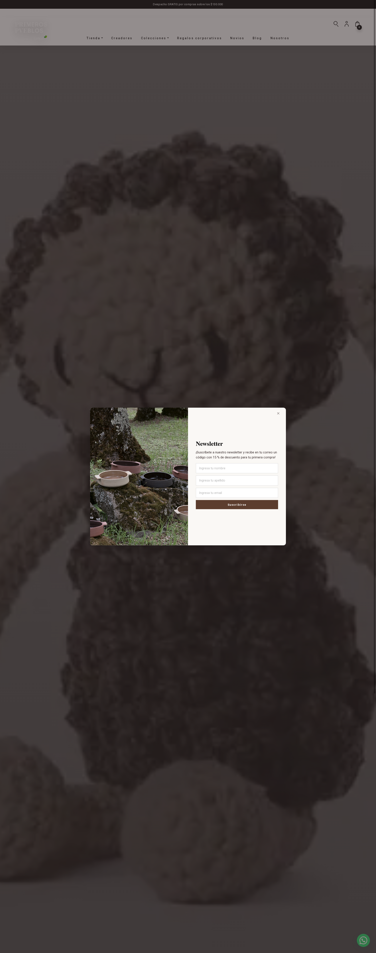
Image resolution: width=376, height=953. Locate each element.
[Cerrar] (278, 413)
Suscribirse (237, 504)
